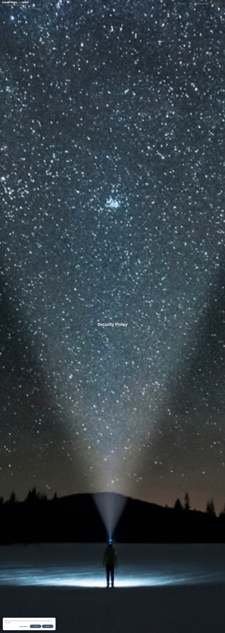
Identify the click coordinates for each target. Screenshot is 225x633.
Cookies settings (23, 626)
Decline (47, 626)
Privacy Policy (47, 620)
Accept (35, 626)
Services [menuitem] (182, 3)
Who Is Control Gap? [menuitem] (202, 3)
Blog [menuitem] (191, 3)
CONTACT (217, 3)
